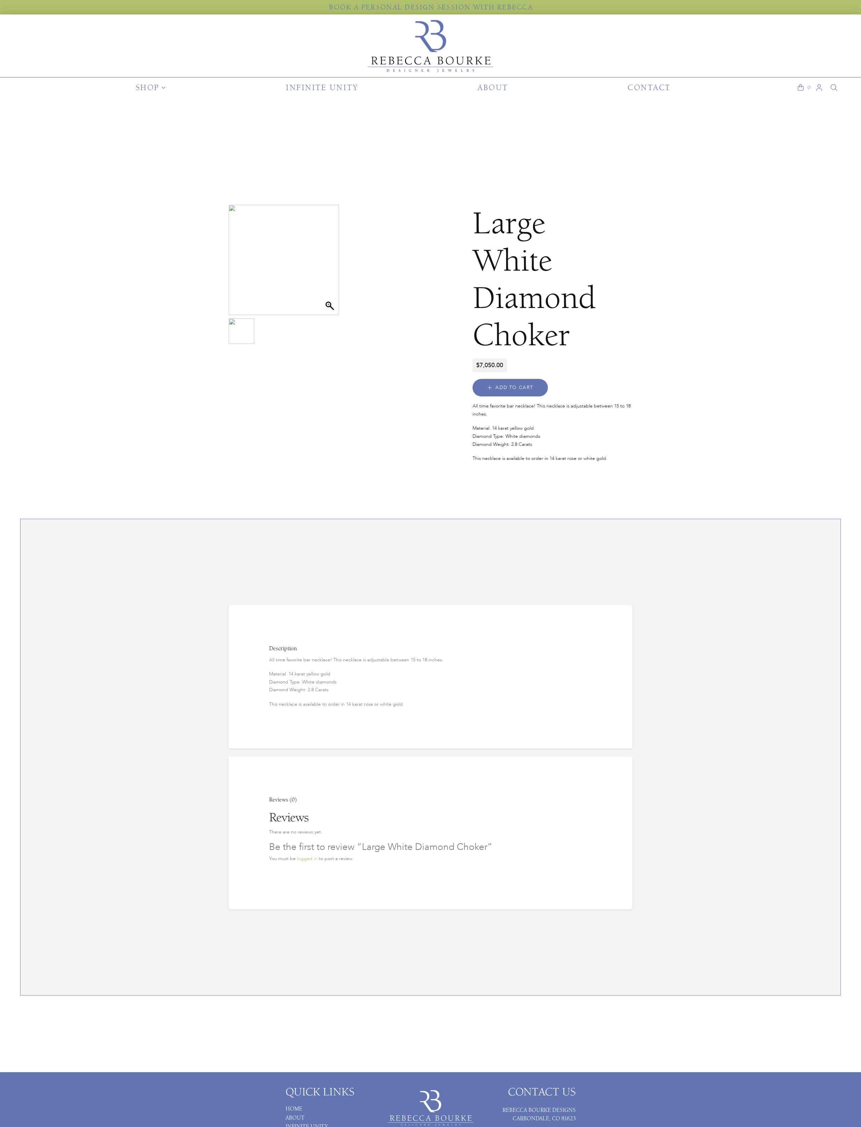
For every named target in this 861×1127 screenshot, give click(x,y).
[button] (800, 88)
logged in (307, 858)
